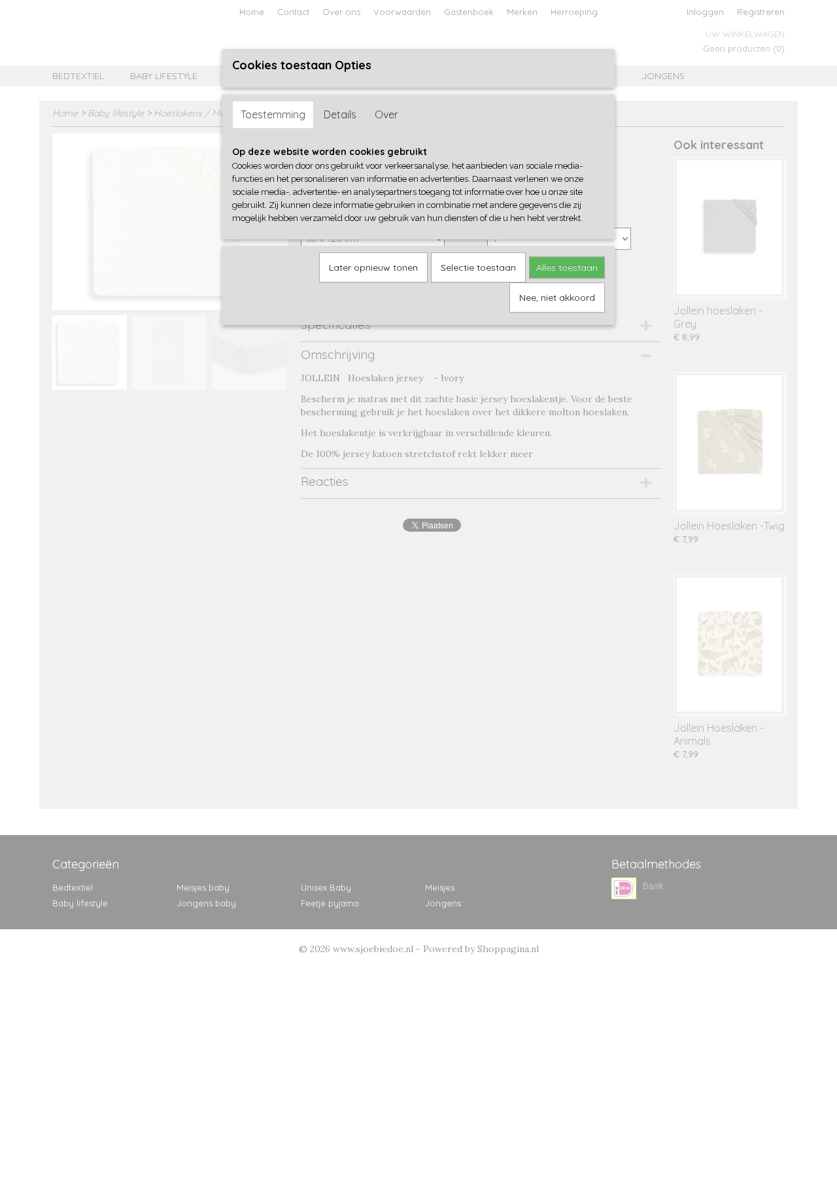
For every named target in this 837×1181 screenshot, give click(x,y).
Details (340, 114)
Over (386, 114)
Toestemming (273, 114)
